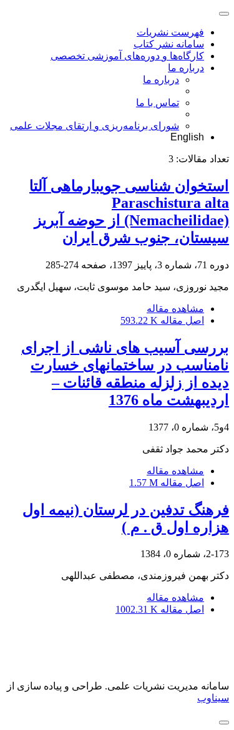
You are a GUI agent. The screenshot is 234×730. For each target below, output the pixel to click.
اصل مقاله (162, 320)
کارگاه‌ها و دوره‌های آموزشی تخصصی (127, 56)
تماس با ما (157, 102)
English (187, 137)
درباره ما (186, 67)
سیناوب (213, 698)
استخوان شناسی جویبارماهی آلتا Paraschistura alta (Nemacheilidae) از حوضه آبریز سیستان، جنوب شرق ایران (129, 212)
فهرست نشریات (170, 32)
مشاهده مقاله (175, 308)
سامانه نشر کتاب (169, 44)
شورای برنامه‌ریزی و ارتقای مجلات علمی (94, 125)
